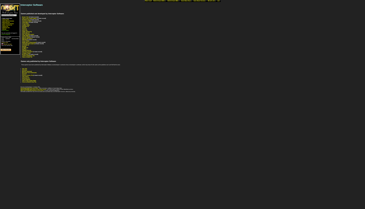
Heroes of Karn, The (27, 75)
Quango (24, 46)
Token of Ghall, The (27, 57)
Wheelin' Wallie (26, 37)
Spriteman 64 (25, 78)
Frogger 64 (25, 47)
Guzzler (24, 27)
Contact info (4, 42)
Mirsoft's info (211, 1)
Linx (219, 1)
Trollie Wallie (25, 35)
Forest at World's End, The (29, 82)
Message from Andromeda (29, 72)
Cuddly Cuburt (26, 25)
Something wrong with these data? (29, 88)
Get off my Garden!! (27, 51)
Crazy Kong (25, 23)
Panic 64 (24, 29)
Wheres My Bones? (27, 38)
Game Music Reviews (200, 1)
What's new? (149, 1)
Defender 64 (25, 26)
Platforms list (6, 27)
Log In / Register (5, 34)
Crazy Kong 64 (26, 79)
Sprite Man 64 (26, 33)
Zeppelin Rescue (26, 50)
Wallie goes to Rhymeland (29, 42)
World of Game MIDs (173, 1)
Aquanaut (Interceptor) (28, 43)
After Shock (25, 76)
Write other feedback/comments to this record (32, 90)
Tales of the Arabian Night (29, 80)
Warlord (24, 74)
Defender (24, 70)
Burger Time (25, 17)
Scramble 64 (25, 45)
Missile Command (27, 71)
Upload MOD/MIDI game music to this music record (33, 89)
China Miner (25, 22)
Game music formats (8, 23)
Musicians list (6, 22)
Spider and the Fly (27, 31)
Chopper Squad (26, 53)
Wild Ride (24, 39)
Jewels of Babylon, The (28, 55)
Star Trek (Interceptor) (28, 34)
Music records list (7, 25)
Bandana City (25, 19)
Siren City (24, 30)
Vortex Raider (26, 41)
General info (5, 19)
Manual (4, 29)
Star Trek (24, 68)
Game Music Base (186, 1)
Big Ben (24, 49)
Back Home (5, 30)
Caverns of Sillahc (27, 21)
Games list (5, 26)
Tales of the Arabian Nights (29, 18)
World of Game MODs (159, 1)
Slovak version (7, 44)
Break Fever (25, 54)
